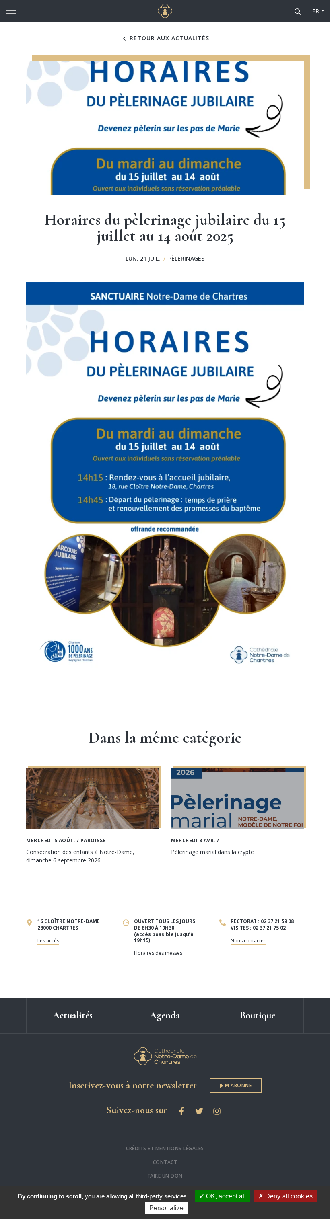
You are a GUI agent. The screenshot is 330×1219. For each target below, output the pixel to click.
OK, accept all (225, 1196)
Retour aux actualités (168, 38)
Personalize (166, 1208)
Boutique (257, 1015)
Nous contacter (248, 940)
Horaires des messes (158, 953)
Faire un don (165, 1175)
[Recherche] (297, 10)
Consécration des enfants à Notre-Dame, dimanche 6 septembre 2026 (80, 856)
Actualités (73, 1015)
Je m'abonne (236, 1085)
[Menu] (11, 11)
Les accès (48, 940)
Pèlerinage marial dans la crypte (212, 852)
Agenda (165, 1015)
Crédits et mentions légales (165, 1148)
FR (315, 11)
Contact (165, 1162)
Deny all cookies (288, 1196)
